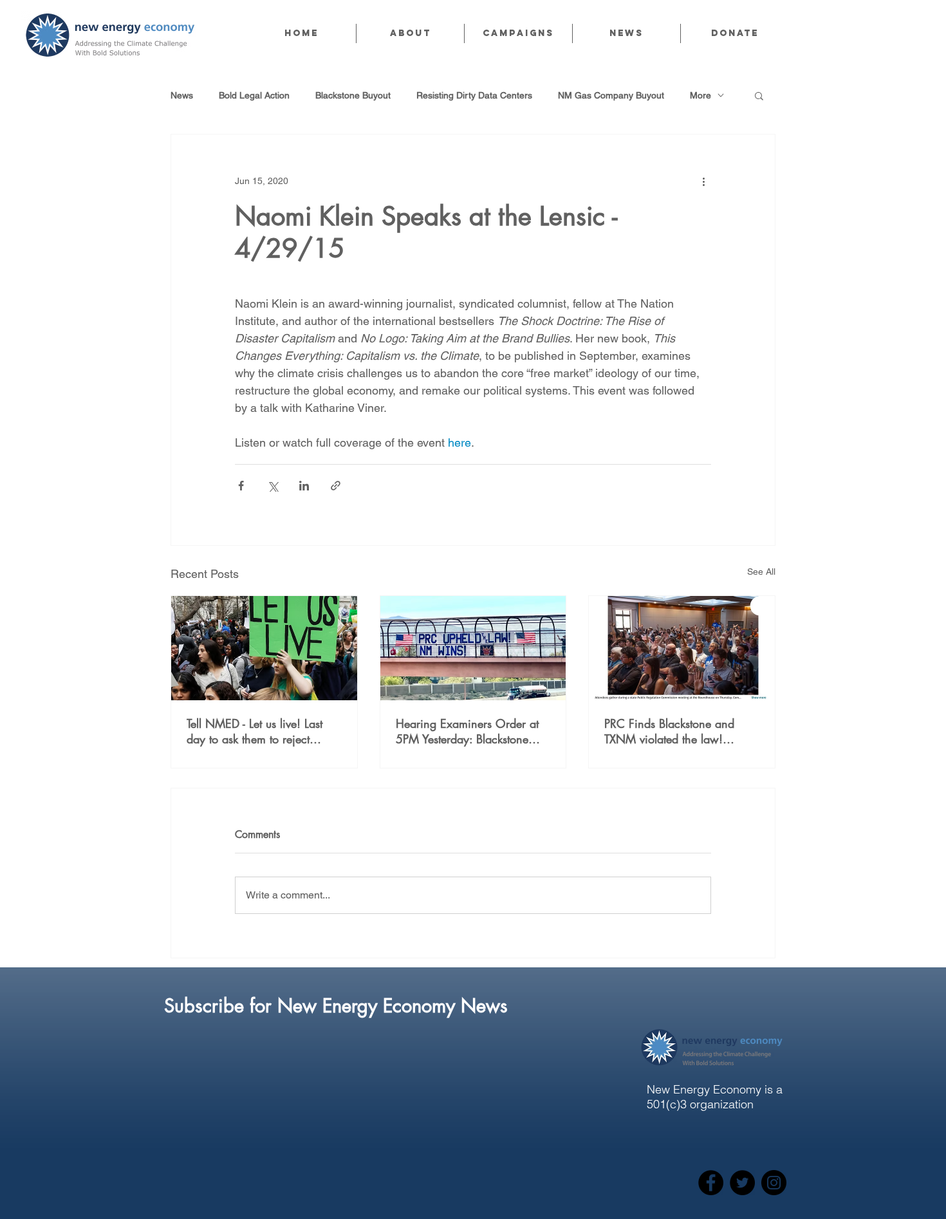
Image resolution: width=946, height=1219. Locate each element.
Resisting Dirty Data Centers (474, 95)
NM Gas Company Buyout (611, 95)
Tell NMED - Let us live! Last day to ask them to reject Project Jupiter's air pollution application (257, 731)
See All (761, 571)
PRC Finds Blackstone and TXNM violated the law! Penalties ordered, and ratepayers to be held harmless (680, 731)
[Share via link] (335, 485)
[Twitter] (742, 1182)
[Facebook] (710, 1182)
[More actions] (703, 181)
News (182, 95)
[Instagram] (773, 1182)
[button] (410, 33)
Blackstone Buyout (353, 95)
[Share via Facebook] (241, 485)
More (700, 95)
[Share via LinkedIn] (304, 485)
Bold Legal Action (254, 95)
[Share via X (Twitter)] (272, 485)
